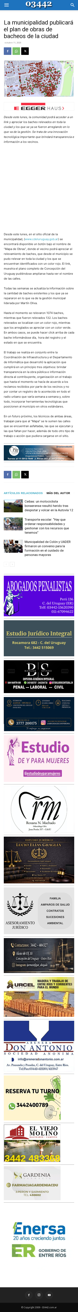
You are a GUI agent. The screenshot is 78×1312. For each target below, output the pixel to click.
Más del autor (58, 493)
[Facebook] (7, 51)
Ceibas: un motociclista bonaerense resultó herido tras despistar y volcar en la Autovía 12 (49, 506)
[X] (25, 51)
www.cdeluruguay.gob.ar (41, 239)
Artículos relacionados (23, 493)
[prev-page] (6, 564)
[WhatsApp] (16, 51)
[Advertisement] (39, 188)
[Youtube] (49, 1295)
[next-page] (12, 564)
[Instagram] (39, 1295)
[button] (6, 5)
